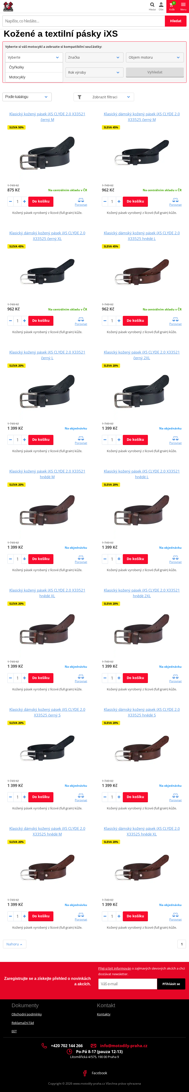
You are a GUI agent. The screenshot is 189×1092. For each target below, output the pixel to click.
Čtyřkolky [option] (16, 67)
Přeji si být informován (114, 968)
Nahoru (13, 944)
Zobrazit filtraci (105, 97)
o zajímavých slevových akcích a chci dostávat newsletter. (141, 971)
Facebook (99, 1073)
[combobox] (34, 57)
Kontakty (103, 1014)
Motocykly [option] (17, 77)
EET (14, 1031)
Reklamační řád (23, 1023)
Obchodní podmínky (27, 1014)
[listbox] (34, 72)
